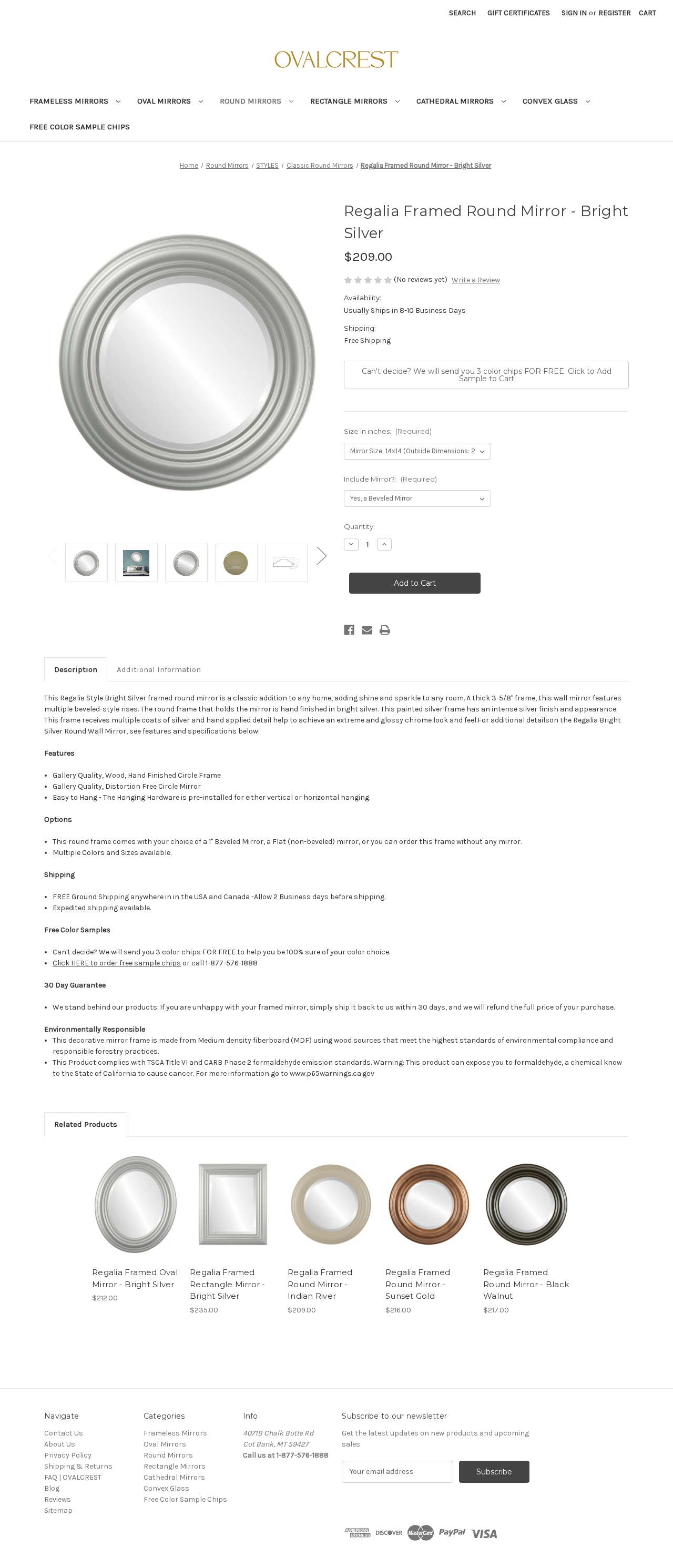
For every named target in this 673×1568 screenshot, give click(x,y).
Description (75, 669)
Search (462, 12)
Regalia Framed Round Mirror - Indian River (320, 1284)
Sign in (574, 12)
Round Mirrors (251, 101)
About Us (59, 1444)
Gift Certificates (518, 12)
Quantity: (359, 526)
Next (321, 555)
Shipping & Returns (78, 1466)
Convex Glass (551, 101)
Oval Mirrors (165, 101)
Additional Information (159, 669)
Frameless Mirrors (69, 101)
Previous (52, 555)
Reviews (57, 1499)
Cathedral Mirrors (456, 101)
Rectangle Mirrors (350, 101)
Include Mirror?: (390, 479)
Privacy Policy (67, 1455)
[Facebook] (349, 630)
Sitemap (58, 1510)
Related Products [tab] (85, 1124)
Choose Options (136, 1204)
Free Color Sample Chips (79, 126)
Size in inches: (388, 431)
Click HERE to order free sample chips (117, 963)
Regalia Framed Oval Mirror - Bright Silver (135, 1278)
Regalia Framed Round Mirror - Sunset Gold (418, 1284)
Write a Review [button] (476, 280)
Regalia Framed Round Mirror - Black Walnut (526, 1284)
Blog (51, 1488)
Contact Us (63, 1433)
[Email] (367, 630)
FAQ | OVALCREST (72, 1477)
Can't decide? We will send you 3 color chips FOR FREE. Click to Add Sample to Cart (486, 374)
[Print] (385, 630)
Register (614, 12)
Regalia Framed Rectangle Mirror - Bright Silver (228, 1284)
